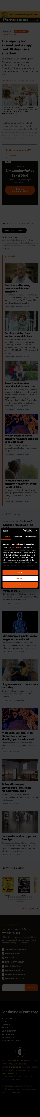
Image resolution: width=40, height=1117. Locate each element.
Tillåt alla (20, 572)
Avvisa (20, 585)
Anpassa (19, 579)
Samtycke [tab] (6, 536)
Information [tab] (17, 536)
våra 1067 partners (15, 547)
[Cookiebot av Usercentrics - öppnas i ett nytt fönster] (24, 530)
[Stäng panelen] (37, 530)
